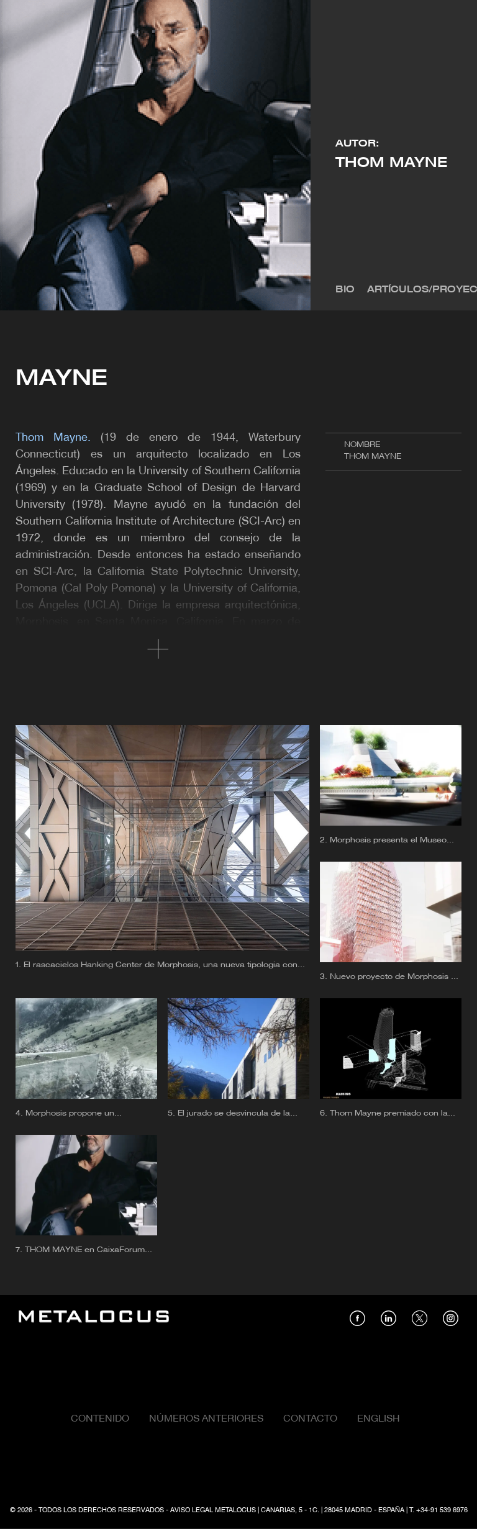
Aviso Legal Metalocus (213, 1510)
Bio (345, 290)
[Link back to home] (94, 1318)
